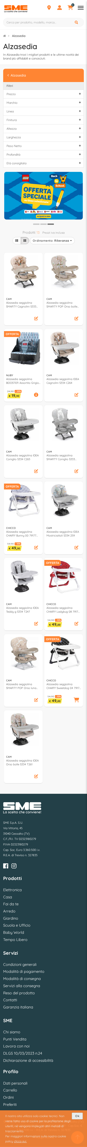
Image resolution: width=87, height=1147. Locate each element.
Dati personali (15, 1083)
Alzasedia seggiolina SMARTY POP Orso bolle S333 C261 (61, 304)
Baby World (13, 932)
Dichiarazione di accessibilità (28, 1060)
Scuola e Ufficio (16, 925)
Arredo (9, 911)
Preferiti (10, 1104)
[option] (43, 195)
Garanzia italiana (18, 1007)
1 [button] (35, 226)
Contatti (10, 999)
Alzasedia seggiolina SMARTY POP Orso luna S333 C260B (21, 686)
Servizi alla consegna (21, 985)
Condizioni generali (20, 964)
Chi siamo (11, 1032)
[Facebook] (5, 866)
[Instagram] (13, 866)
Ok (77, 1116)
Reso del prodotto (19, 993)
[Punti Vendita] (49, 8)
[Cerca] (76, 22)
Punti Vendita (14, 1039)
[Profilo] (59, 8)
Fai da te (11, 904)
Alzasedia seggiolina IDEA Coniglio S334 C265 (22, 457)
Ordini (8, 1097)
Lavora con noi (16, 1046)
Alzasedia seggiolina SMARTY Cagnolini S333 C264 (21, 304)
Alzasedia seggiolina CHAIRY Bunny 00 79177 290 (21, 533)
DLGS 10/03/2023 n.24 (22, 1053)
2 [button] (43, 226)
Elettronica (12, 889)
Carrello (10, 1090)
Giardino (10, 918)
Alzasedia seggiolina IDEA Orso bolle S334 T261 (22, 762)
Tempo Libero (15, 939)
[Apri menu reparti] (80, 8)
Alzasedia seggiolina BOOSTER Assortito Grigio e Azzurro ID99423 (22, 381)
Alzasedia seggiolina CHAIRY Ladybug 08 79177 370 (63, 609)
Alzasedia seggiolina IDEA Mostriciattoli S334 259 (62, 533)
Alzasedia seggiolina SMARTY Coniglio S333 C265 (60, 457)
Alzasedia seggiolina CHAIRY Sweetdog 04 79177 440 (63, 686)
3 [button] (50, 226)
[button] (36, 319)
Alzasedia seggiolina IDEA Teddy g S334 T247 (22, 609)
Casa (7, 897)
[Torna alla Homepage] (4, 36)
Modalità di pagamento (23, 971)
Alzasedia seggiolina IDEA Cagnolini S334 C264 (62, 380)
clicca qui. (20, 1141)
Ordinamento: (51, 241)
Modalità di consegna (22, 978)
